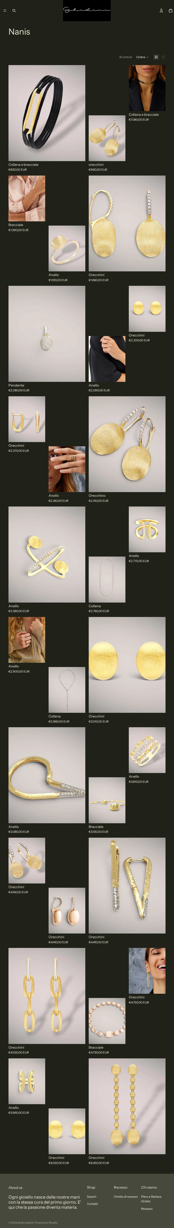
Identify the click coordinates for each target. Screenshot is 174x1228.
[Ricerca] (14, 10)
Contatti (92, 1204)
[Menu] (5, 10)
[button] (142, 57)
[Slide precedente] (14, 113)
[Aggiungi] (79, 154)
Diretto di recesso (126, 1197)
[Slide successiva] (79, 113)
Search (91, 1197)
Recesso (147, 1209)
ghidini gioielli (26, 1222)
